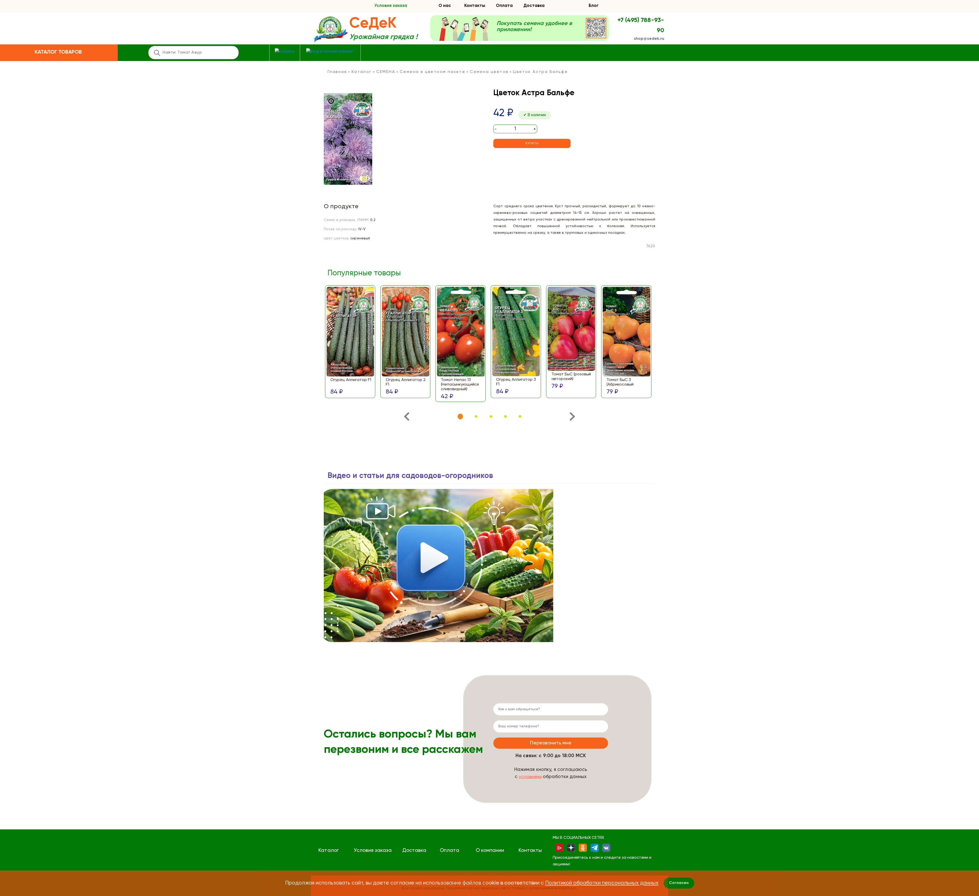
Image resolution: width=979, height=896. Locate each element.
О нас (445, 6)
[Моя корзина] (285, 51)
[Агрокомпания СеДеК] (330, 29)
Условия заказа (390, 6)
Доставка (534, 6)
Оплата (504, 6)
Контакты (474, 6)
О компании (490, 850)
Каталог (362, 72)
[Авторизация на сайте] (330, 51)
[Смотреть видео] (438, 565)
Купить (531, 143)
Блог (594, 6)
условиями (530, 777)
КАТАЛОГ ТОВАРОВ (58, 52)
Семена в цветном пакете (432, 72)
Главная (337, 72)
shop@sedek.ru (649, 39)
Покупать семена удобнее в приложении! (534, 26)
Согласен (679, 883)
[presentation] (406, 417)
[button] (460, 417)
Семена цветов (489, 72)
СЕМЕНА (385, 72)
